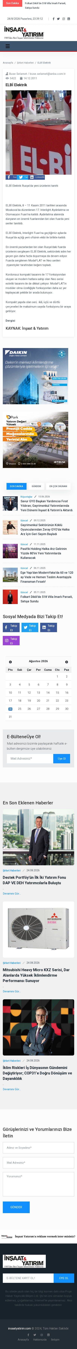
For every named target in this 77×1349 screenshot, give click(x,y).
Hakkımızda (40, 1340)
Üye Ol (62, 759)
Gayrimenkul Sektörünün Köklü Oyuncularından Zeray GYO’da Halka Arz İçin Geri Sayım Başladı (45, 529)
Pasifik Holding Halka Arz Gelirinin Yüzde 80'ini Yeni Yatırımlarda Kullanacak (44, 553)
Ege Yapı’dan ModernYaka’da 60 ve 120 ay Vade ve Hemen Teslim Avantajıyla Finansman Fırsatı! (47, 577)
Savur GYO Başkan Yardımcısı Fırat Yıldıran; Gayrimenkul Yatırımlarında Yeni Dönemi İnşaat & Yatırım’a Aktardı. (47, 506)
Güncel (24, 520)
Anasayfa (8, 62)
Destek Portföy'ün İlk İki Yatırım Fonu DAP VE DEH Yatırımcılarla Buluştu (34, 880)
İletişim (55, 1340)
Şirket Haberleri (25, 62)
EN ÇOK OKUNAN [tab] (58, 486)
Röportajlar (26, 497)
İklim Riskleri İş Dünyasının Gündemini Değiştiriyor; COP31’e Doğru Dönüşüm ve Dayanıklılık (37, 1073)
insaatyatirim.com (20, 1328)
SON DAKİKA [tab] (16, 486)
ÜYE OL (64, 1278)
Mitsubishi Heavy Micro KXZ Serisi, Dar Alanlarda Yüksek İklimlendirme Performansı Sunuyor (36, 975)
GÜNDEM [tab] (36, 486)
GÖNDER (16, 1207)
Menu (8, 46)
